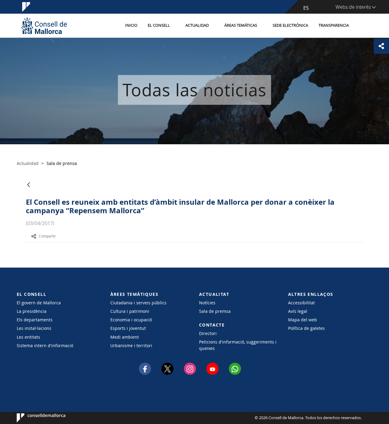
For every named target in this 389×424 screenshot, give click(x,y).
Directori (208, 333)
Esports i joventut (128, 328)
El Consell (159, 25)
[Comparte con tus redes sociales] (381, 46)
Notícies (207, 303)
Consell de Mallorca (35, 418)
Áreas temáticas (240, 25)
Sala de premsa (215, 311)
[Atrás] (28, 185)
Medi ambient (124, 337)
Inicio (131, 25)
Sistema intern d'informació (45, 345)
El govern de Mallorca (39, 303)
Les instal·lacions (34, 328)
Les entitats (28, 337)
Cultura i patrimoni (129, 311)
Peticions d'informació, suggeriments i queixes (238, 345)
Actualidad (197, 25)
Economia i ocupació (131, 320)
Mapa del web (302, 320)
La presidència (31, 311)
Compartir (47, 236)
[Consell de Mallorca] (44, 26)
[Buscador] (360, 26)
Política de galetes (306, 328)
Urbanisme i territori (131, 345)
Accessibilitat (301, 303)
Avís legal (297, 311)
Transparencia (333, 25)
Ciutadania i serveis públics (138, 303)
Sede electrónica (290, 25)
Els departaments (35, 320)
